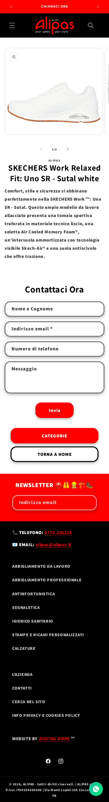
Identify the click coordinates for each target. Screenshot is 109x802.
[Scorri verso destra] (67, 149)
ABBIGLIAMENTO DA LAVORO (41, 566)
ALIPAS (28, 784)
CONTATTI (22, 688)
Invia (55, 410)
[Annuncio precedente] (11, 6)
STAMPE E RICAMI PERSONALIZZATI (48, 634)
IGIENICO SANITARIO (32, 621)
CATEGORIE (54, 436)
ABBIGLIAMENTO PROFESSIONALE (46, 580)
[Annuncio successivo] (97, 6)
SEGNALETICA (26, 607)
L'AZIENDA (22, 674)
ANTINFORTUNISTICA (33, 593)
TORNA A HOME (55, 454)
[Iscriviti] (89, 502)
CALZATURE (23, 648)
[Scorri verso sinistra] (41, 149)
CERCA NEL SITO (28, 701)
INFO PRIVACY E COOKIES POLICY (46, 715)
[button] (12, 25)
